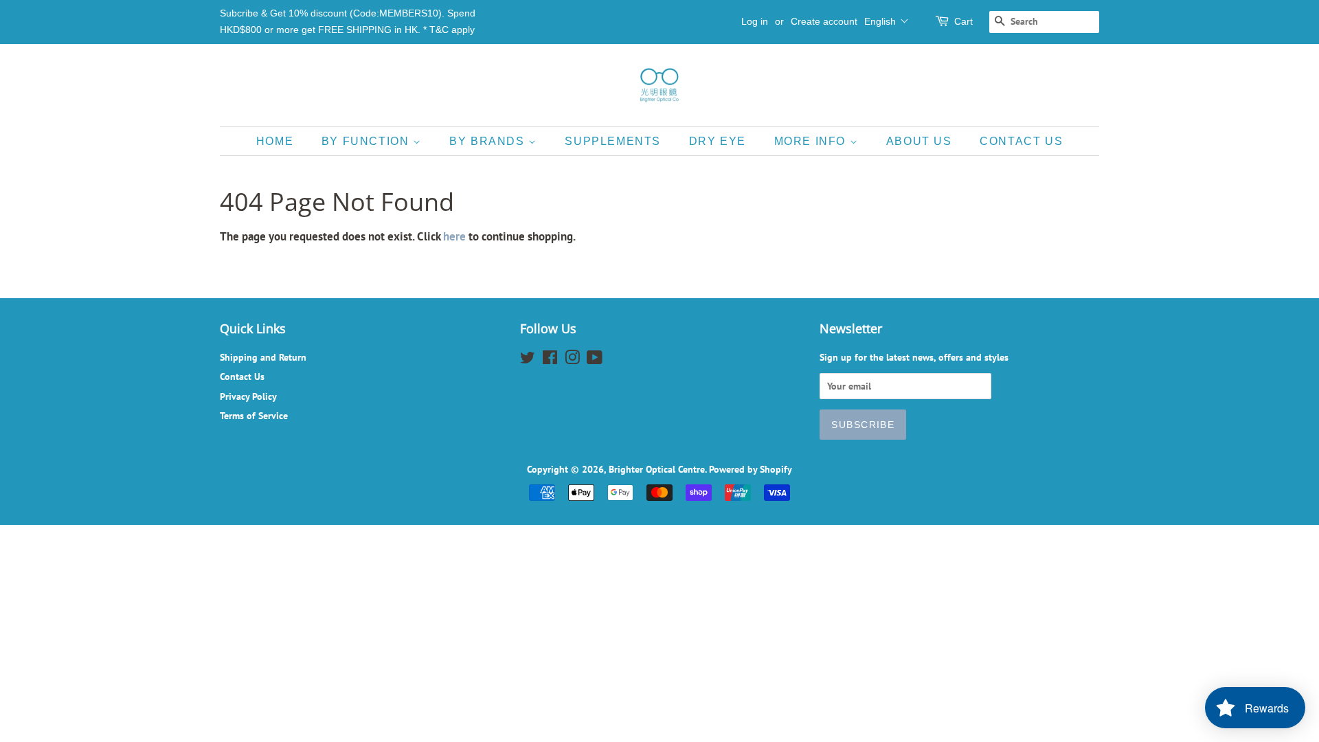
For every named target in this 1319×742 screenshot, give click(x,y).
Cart (963, 21)
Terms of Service (254, 415)
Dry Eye (717, 141)
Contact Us (1021, 141)
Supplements (613, 141)
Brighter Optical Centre (657, 468)
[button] (886, 21)
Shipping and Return (263, 356)
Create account (824, 21)
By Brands (488, 141)
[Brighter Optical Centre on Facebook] (550, 359)
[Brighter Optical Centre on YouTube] (594, 359)
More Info (812, 141)
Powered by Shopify (750, 468)
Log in (754, 21)
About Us (919, 141)
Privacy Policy (248, 396)
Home (274, 141)
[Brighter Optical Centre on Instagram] (572, 359)
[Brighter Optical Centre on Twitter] (527, 359)
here (454, 236)
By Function (367, 141)
